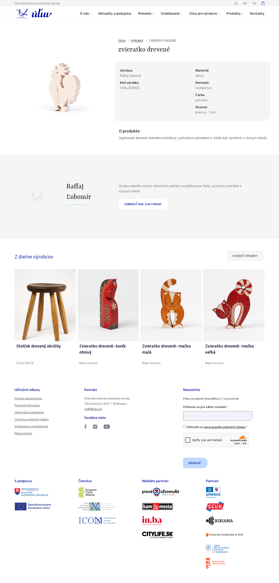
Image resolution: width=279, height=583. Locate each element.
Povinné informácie (27, 405)
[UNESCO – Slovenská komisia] (235, 492)
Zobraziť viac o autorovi (143, 204)
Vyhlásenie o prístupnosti (31, 426)
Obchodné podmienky (29, 412)
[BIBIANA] (235, 520)
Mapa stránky (23, 433)
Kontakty (257, 13)
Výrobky (137, 40)
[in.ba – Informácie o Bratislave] (171, 520)
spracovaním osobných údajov (224, 427)
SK (254, 3)
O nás (84, 13)
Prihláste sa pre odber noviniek (205, 406)
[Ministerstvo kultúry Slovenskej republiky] (44, 492)
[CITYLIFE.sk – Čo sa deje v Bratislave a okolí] (171, 535)
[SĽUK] (235, 506)
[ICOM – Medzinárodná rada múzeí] (107, 520)
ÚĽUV (122, 40)
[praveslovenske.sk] (171, 492)
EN (245, 3)
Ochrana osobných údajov (32, 419)
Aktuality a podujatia (114, 13)
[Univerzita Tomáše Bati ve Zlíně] (235, 535)
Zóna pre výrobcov (203, 13)
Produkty (233, 13)
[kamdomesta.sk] (171, 506)
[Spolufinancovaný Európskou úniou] (44, 506)
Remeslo (144, 13)
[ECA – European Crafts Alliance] (107, 492)
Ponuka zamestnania (28, 398)
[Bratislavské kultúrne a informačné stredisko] (235, 563)
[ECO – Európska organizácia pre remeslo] (107, 506)
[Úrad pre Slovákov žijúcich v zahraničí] (235, 549)
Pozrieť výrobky (245, 255)
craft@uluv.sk (93, 408)
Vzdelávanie (170, 13)
